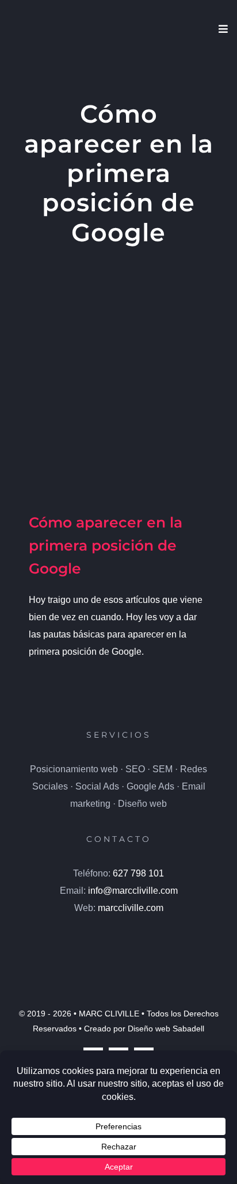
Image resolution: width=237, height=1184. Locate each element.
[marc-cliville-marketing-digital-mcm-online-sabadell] (118, 930)
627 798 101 (138, 873)
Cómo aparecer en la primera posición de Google (105, 545)
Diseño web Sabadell (166, 1028)
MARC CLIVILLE (109, 1013)
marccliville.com (130, 908)
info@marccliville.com (133, 890)
